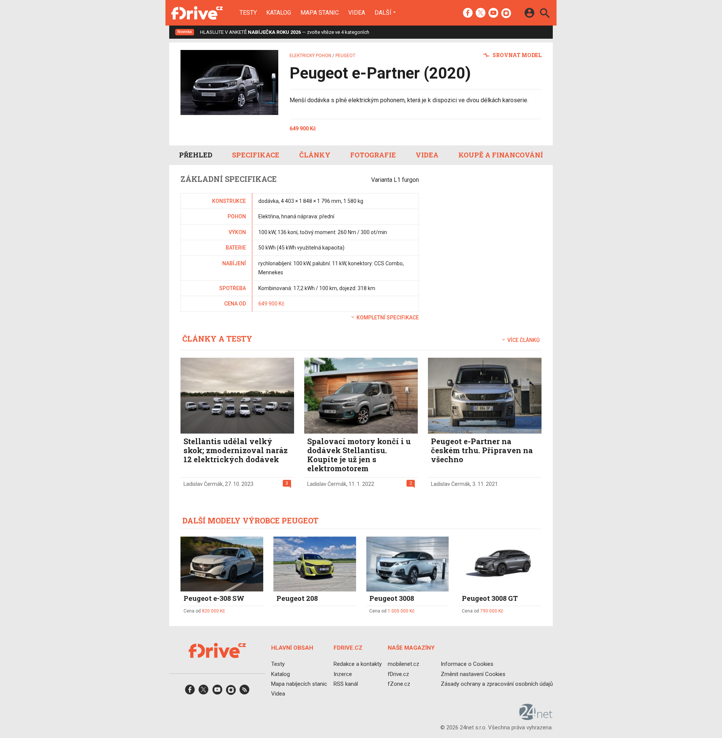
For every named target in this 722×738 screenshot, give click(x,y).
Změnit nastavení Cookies (473, 673)
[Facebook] (468, 13)
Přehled (195, 154)
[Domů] (197, 13)
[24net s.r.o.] (536, 717)
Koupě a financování (500, 154)
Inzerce (343, 673)
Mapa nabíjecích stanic (299, 684)
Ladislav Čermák (203, 484)
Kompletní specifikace (387, 318)
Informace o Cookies (467, 664)
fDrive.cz (398, 673)
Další (383, 12)
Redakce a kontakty (358, 664)
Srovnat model (516, 55)
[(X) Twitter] (480, 13)
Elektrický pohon (310, 55)
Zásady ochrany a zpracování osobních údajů (497, 684)
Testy (248, 13)
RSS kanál (346, 684)
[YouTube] (493, 13)
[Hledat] (544, 14)
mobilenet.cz (403, 664)
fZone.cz (399, 684)
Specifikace (255, 154)
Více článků (523, 340)
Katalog (278, 13)
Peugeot (345, 55)
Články (315, 154)
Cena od (204, 611)
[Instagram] (506, 13)
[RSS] (244, 692)
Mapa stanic (319, 13)
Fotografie (373, 154)
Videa (356, 13)
